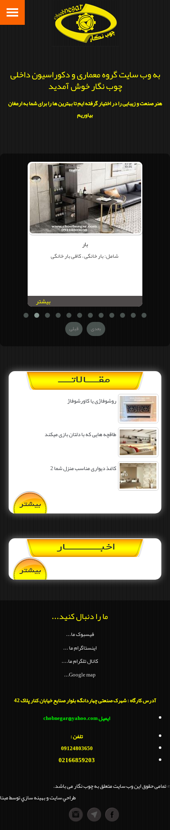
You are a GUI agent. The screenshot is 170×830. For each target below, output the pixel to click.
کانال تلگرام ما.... (79, 661)
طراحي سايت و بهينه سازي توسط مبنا (38, 797)
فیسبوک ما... (80, 634)
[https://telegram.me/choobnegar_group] (94, 815)
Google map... (80, 674)
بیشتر (43, 301)
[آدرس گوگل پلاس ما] (76, 815)
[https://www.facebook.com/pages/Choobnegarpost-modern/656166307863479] (112, 815)
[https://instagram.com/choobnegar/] (58, 815)
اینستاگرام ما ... (80, 647)
